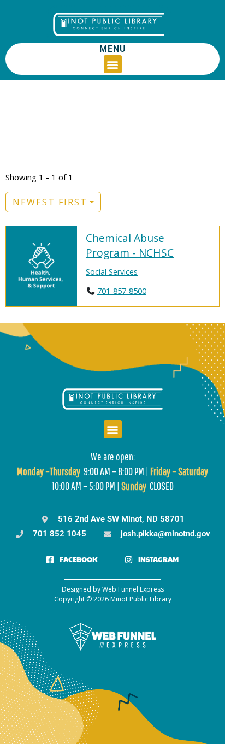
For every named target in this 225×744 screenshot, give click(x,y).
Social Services (112, 272)
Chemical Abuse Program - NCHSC (130, 245)
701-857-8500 (121, 291)
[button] (113, 64)
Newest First (50, 202)
